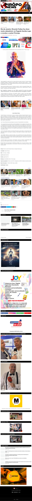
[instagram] (18, 492)
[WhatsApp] (12, 207)
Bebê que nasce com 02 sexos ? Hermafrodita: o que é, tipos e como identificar (16, 458)
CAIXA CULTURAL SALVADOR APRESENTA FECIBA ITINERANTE (25, 224)
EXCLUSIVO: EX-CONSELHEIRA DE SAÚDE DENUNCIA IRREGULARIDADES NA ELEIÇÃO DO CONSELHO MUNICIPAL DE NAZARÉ (17, 448)
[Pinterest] (13, 207)
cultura (6, 27)
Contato (17, 499)
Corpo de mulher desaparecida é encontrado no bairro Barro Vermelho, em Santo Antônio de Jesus (17, 451)
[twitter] (14, 492)
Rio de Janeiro (6, 204)
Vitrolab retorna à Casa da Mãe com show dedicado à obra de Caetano (5, 224)
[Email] (15, 207)
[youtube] (16, 492)
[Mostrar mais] (16, 207)
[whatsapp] (19, 492)
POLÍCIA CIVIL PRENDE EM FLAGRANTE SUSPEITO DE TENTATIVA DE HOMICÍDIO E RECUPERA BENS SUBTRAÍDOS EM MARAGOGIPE (19, 0)
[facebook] (12, 492)
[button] (29, 0)
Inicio (14, 499)
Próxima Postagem (28, 237)
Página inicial (2, 27)
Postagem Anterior (3, 237)
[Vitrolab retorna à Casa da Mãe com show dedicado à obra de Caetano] (5, 219)
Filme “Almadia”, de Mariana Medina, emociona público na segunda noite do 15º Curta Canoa (16, 224)
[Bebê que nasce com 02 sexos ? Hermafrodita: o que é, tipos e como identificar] (3, 459)
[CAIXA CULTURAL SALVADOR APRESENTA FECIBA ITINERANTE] (26, 219)
